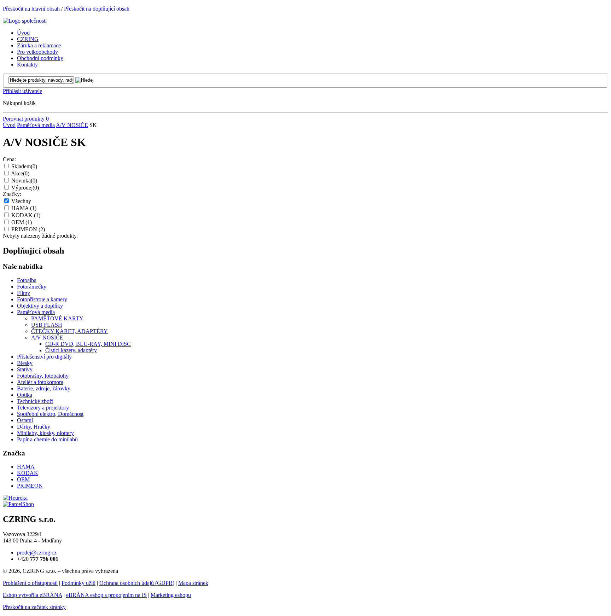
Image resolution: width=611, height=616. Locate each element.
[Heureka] (15, 498)
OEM (21, 222)
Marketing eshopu (171, 595)
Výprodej (25, 188)
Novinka (24, 181)
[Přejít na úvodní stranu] (25, 21)
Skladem (24, 166)
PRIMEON (28, 229)
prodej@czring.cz (37, 553)
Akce (20, 173)
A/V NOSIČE (72, 125)
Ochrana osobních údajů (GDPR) (136, 583)
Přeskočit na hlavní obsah (31, 9)
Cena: (9, 159)
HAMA (23, 208)
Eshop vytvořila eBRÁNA (32, 595)
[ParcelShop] (18, 504)
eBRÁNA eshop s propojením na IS (106, 595)
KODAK (25, 215)
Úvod (9, 125)
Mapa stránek (193, 583)
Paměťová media (36, 125)
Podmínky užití (78, 583)
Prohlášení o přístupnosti (30, 583)
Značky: (12, 194)
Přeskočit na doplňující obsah (96, 9)
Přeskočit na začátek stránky (34, 607)
